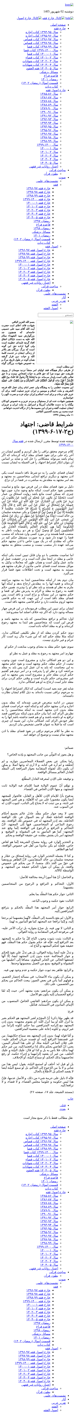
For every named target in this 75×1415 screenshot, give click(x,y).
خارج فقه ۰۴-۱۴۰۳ (38, 213)
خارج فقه (60, 28)
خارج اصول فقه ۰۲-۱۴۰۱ (34, 268)
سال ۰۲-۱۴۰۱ (49, 152)
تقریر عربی (59, 301)
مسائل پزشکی (49, 72)
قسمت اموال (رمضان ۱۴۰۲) (40, 83)
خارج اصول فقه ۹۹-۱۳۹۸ (34, 257)
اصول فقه (51, 246)
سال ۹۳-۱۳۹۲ (49, 119)
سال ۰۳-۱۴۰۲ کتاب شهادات (40, 61)
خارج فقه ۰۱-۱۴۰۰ (38, 202)
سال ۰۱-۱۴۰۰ (49, 148)
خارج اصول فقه (56, 90)
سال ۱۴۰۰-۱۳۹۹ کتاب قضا (41, 50)
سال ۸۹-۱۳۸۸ (49, 104)
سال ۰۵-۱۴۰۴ (49, 162)
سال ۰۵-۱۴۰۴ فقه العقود (42, 68)
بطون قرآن (51, 173)
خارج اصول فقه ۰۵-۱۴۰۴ (34, 279)
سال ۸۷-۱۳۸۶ (49, 97)
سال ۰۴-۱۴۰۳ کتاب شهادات (40, 64)
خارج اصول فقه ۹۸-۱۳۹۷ (34, 253)
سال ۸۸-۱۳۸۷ (49, 101)
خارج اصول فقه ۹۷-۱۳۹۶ (34, 250)
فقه (55, 184)
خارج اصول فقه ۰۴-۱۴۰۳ (34, 275)
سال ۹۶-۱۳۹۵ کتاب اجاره (42, 35)
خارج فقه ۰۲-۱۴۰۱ (38, 206)
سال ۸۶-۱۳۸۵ (49, 93)
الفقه (55, 304)
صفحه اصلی (58, 24)
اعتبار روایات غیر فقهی (43, 166)
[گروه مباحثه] (69, 18)
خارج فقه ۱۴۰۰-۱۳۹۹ (36, 199)
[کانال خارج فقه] (53, 18)
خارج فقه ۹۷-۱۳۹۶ (38, 188)
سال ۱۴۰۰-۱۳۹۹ (47, 144)
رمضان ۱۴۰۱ (49, 79)
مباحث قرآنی (57, 170)
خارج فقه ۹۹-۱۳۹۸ (38, 195)
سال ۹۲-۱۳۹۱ (49, 115)
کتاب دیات (51, 86)
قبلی (63, 1105)
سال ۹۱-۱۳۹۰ (49, 112)
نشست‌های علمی (47, 181)
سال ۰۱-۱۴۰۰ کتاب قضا (42, 53)
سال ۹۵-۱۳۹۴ (49, 126)
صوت (62, 177)
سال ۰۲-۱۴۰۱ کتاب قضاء (42, 57)
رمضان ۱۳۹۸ (41, 228)
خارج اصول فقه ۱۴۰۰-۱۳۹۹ (32, 261)
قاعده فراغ (51, 75)
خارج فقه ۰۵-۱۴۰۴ (38, 217)
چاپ (70, 1098)
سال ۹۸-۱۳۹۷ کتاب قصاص (40, 43)
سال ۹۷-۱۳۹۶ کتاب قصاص (40, 39)
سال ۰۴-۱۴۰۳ (49, 159)
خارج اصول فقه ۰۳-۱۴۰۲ (34, 271)
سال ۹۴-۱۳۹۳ (49, 122)
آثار (64, 297)
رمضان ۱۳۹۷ (41, 221)
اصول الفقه (50, 308)
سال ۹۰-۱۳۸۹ (49, 108)
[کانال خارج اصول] (29, 18)
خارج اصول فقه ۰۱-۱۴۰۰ (34, 264)
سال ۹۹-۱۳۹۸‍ (49, 141)
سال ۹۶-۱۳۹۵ (49, 130)
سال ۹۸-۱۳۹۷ (49, 137)
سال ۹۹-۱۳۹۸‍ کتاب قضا (42, 46)
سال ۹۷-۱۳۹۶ (49, 133)
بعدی (62, 1109)
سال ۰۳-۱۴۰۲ (49, 155)
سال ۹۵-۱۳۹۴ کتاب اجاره (42, 32)
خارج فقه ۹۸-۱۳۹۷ (38, 192)
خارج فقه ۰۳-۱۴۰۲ (38, 210)
